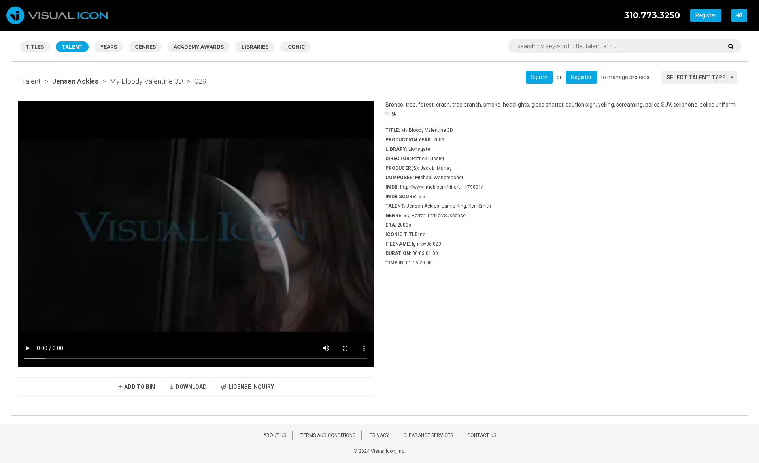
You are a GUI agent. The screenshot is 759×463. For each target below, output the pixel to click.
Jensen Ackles (75, 81)
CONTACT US (481, 435)
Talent (31, 81)
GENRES (145, 47)
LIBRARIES (255, 47)
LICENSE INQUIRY (250, 387)
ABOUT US (274, 435)
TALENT (72, 47)
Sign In (539, 77)
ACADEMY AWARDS (199, 47)
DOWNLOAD (190, 387)
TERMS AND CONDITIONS (327, 435)
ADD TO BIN (139, 387)
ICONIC (295, 47)
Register (705, 15)
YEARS (108, 47)
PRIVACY (379, 435)
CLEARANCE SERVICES (428, 435)
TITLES (35, 47)
